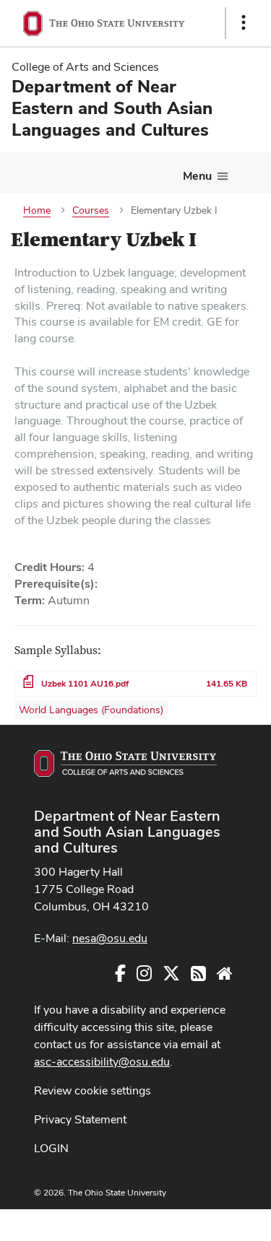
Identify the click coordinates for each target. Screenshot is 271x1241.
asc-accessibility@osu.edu (102, 1061)
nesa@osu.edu (109, 938)
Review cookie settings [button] (92, 1090)
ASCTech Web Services (192, 1221)
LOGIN (51, 1148)
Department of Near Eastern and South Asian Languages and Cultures (127, 831)
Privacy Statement (80, 1119)
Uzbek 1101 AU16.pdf (85, 683)
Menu (197, 175)
